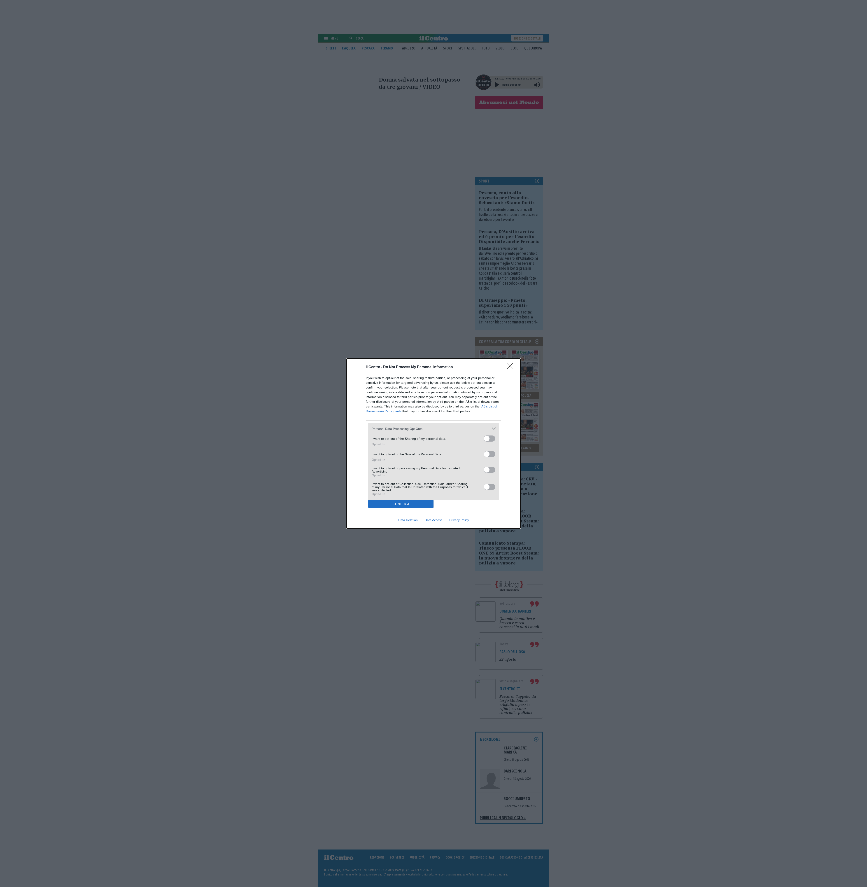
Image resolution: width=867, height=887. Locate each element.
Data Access (433, 520)
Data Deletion (408, 520)
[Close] (511, 367)
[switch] (489, 438)
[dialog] (433, 443)
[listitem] (433, 428)
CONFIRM (401, 504)
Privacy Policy (459, 520)
